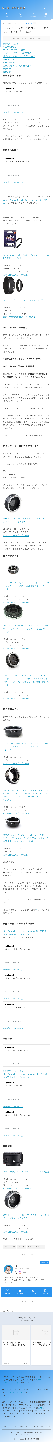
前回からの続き (10, 47)
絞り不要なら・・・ (12, 62)
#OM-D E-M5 (10, 1247)
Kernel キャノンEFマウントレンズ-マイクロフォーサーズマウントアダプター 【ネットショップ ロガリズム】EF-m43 (26, 746)
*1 (37, 909)
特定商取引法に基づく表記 (33, 1432)
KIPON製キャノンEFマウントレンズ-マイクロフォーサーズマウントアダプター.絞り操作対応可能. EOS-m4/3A (25, 628)
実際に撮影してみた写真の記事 (17, 65)
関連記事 (7, 69)
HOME (4, 1427)
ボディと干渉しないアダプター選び (19, 56)
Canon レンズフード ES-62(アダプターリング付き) (25, 300)
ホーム (11, 1432)
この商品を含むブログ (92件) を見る (19, 1188)
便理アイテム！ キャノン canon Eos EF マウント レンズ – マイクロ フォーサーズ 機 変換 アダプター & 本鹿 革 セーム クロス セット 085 (25, 838)
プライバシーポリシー (22, 1435)
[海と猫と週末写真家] (14, 8)
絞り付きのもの (10, 59)
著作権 (19, 1432)
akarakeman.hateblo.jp (13, 112)
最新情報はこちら (11, 43)
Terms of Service (39, 1392)
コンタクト (36, 1435)
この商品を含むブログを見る (16, 274)
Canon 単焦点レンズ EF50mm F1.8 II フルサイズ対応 (26, 1171)
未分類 (30, 23)
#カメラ (22, 1247)
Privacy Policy (17, 1392)
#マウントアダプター (36, 1247)
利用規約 (16, 1382)
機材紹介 (7, 72)
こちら (41, 1408)
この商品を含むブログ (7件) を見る (19, 317)
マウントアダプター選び (14, 50)
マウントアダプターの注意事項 (17, 53)
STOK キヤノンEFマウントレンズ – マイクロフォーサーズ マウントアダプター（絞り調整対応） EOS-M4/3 (26, 585)
